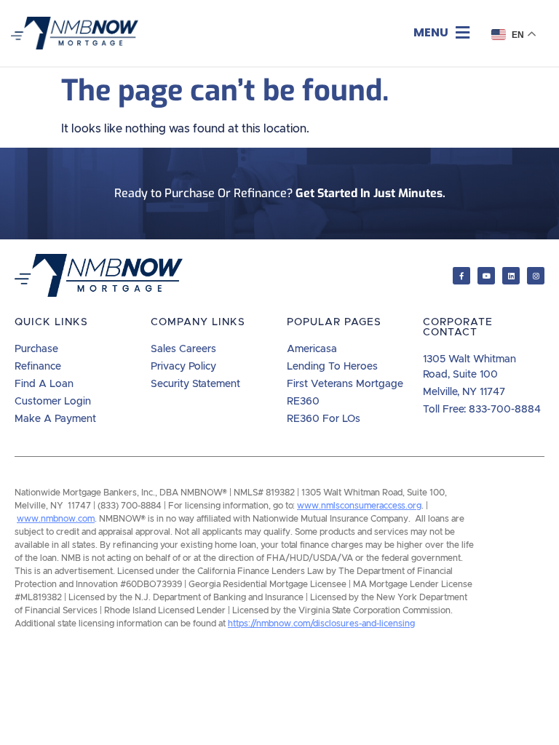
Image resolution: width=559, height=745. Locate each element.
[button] (441, 33)
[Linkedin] (511, 275)
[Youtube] (486, 275)
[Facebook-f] (461, 275)
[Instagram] (535, 275)
